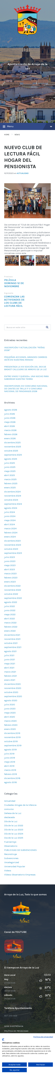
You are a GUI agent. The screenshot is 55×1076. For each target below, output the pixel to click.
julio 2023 (9, 557)
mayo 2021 (9, 663)
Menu (10, 126)
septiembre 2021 (12, 647)
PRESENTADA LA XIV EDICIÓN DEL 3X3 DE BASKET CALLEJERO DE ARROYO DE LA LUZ (25, 368)
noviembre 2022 (12, 590)
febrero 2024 (10, 532)
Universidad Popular (14, 866)
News (17, 135)
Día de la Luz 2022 (13, 825)
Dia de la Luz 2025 (13, 837)
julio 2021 (9, 655)
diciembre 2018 (12, 778)
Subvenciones (11, 858)
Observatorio (10, 846)
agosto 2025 (10, 459)
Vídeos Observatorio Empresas (20, 874)
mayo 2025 (10, 471)
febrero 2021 (10, 676)
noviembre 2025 (12, 446)
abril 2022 (9, 618)
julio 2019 (9, 753)
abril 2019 (9, 766)
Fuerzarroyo (10, 842)
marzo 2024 (10, 528)
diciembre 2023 (12, 540)
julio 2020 (9, 704)
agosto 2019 (10, 749)
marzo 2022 (10, 622)
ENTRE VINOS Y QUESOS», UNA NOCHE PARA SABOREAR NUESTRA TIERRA (26, 377)
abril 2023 (9, 569)
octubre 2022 (11, 594)
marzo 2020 (10, 721)
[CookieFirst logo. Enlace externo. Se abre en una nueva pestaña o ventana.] (3, 1039)
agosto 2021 (10, 651)
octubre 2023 (11, 549)
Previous (8, 277)
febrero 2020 (10, 725)
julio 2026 (9, 413)
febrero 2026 (10, 434)
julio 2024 (9, 512)
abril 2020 (9, 716)
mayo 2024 (10, 520)
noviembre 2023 (12, 545)
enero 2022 (10, 630)
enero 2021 (9, 680)
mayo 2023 (10, 565)
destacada (9, 817)
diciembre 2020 (12, 684)
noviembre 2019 (12, 737)
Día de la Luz (10, 821)
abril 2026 (9, 426)
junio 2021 (9, 659)
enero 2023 (10, 581)
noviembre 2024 (12, 495)
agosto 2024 (10, 508)
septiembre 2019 (12, 745)
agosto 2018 (10, 782)
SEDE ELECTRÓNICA (13, 1026)
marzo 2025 (10, 479)
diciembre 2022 (12, 585)
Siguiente (8, 293)
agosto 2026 (10, 409)
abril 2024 (9, 524)
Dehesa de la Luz (12, 813)
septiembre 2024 (13, 504)
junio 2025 (9, 467)
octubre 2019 (11, 741)
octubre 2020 (11, 692)
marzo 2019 (10, 770)
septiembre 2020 (13, 696)
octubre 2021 (11, 643)
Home (6, 135)
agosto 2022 (10, 602)
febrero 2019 (10, 774)
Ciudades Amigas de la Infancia (20, 805)
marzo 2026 (10, 430)
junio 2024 (9, 516)
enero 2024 (10, 536)
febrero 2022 (10, 626)
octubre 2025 (11, 450)
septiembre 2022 (13, 598)
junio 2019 (9, 757)
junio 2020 (10, 708)
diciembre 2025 (12, 442)
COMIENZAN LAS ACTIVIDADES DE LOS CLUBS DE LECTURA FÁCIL (14, 301)
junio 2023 (9, 561)
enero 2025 (10, 487)
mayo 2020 (10, 712)
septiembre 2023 (13, 553)
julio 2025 (9, 463)
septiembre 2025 (13, 454)
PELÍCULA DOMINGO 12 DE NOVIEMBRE (14, 283)
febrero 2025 (10, 483)
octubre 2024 (11, 499)
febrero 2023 (10, 577)
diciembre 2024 (12, 491)
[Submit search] (47, 327)
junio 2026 (9, 418)
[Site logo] (27, 35)
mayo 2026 (10, 422)
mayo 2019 (9, 761)
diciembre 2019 (12, 733)
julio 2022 (9, 606)
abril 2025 (9, 475)
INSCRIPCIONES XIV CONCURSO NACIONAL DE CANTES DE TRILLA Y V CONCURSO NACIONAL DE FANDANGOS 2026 (26, 389)
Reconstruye (10, 854)
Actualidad (22, 173)
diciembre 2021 (12, 635)
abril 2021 (9, 667)
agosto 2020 (10, 700)
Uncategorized (11, 862)
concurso (9, 809)
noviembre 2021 (12, 639)
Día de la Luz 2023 (13, 829)
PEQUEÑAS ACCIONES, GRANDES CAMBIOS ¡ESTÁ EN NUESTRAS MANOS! (25, 358)
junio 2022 (9, 610)
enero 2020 (10, 729)
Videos (7, 870)
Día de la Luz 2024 (13, 833)
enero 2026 (10, 438)
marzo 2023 (10, 573)
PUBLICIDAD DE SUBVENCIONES (20, 850)
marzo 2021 (10, 671)
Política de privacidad (43, 1037)
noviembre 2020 (12, 688)
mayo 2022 (10, 614)
